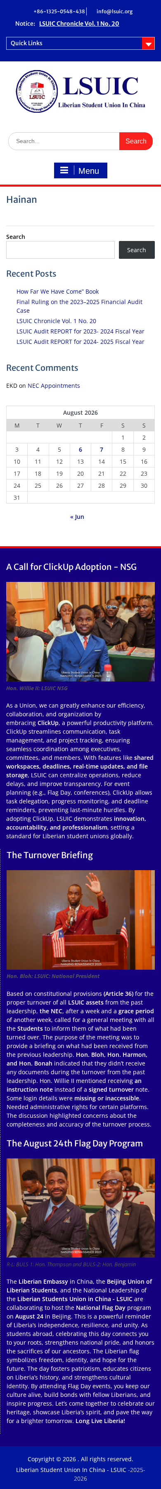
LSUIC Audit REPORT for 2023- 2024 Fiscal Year (80, 331)
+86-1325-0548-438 (59, 11)
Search (15, 237)
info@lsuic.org (115, 11)
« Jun (77, 517)
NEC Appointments (54, 385)
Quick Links (27, 43)
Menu (88, 170)
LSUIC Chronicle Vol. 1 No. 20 (56, 321)
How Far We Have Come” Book (58, 291)
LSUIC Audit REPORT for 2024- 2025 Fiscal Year (80, 341)
